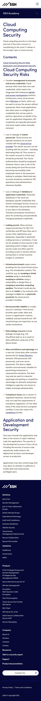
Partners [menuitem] (5, 638)
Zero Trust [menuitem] (6, 499)
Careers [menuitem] (5, 645)
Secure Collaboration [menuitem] (10, 537)
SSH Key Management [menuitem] (11, 585)
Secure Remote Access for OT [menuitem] (13, 582)
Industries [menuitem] (6, 545)
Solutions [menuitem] (6, 494)
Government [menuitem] (7, 554)
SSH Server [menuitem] (6, 604)
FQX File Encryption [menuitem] (9, 598)
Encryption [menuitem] (6, 589)
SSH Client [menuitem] (6, 608)
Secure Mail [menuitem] (7, 618)
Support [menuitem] (5, 659)
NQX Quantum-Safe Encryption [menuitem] (10, 593)
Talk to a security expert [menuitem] (12, 654)
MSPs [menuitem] (4, 557)
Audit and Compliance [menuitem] (11, 520)
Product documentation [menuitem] (12, 663)
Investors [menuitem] (5, 642)
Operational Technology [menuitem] (11, 516)
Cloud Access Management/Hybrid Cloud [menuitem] (13, 532)
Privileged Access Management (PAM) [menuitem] (10, 576)
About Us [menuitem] (5, 634)
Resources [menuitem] (6, 650)
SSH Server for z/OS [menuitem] (10, 612)
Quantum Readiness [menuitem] (10, 524)
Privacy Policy (7, 687)
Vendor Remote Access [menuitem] (11, 513)
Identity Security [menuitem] (8, 527)
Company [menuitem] (6, 630)
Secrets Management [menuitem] (10, 503)
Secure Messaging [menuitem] (9, 622)
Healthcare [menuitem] (6, 550)
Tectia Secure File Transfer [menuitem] (12, 602)
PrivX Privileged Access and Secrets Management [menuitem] (13, 571)
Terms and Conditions (23, 687)
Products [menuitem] (6, 565)
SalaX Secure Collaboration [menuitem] (13, 615)
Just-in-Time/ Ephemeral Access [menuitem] (12, 507)
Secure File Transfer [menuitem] (9, 541)
